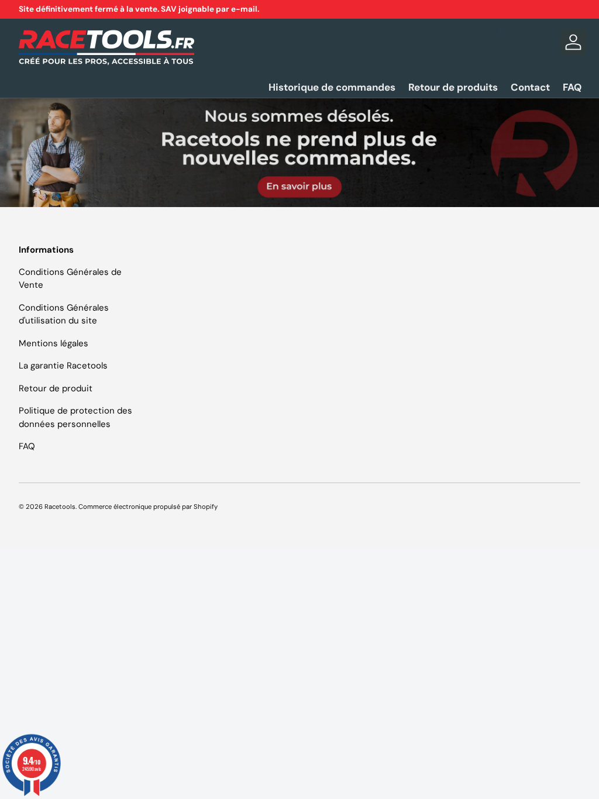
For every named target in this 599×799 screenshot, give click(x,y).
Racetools (59, 506)
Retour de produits (453, 87)
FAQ (572, 87)
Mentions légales (53, 343)
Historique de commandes (331, 87)
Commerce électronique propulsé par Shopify (148, 506)
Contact (530, 87)
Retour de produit (55, 388)
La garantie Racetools (63, 365)
